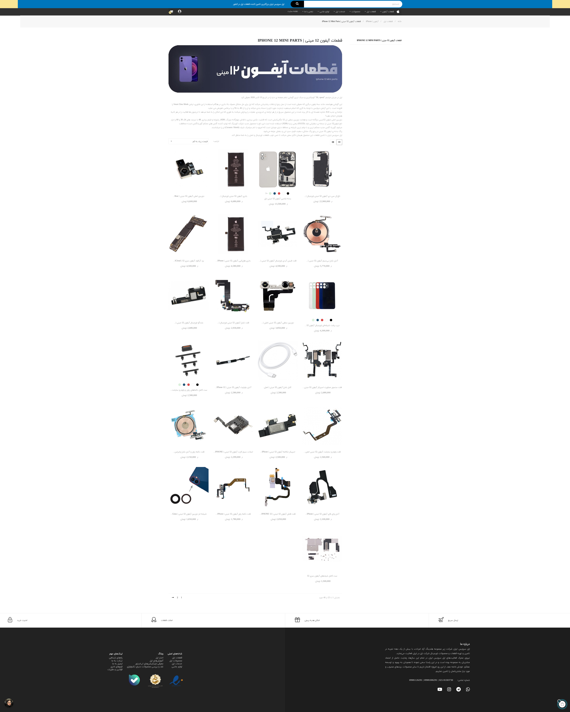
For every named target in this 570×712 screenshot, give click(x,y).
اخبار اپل (159, 657)
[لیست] (333, 142)
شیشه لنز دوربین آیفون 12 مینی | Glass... (189, 514)
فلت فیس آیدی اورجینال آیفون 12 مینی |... (277, 260)
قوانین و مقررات (114, 669)
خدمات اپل (177, 663)
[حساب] (180, 12)
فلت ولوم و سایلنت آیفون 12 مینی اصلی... (322, 451)
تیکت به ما (116, 660)
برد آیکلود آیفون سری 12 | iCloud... (188, 260)
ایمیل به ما (117, 663)
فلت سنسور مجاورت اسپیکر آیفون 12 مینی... (322, 387)
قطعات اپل (177, 657)
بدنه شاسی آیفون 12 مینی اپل (277, 198)
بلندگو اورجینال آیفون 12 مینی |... (188, 322)
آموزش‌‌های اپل (156, 660)
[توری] (339, 142)
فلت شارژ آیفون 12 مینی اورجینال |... (233, 322)
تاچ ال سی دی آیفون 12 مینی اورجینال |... (322, 196)
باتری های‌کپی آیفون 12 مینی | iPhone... (233, 260)
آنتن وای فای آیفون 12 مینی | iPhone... (322, 514)
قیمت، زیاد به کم (189, 141)
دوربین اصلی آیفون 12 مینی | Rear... (188, 196)
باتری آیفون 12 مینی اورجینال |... (233, 196)
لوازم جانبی (177, 666)
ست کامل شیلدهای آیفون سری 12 (322, 576)
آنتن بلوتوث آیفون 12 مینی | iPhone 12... (233, 387)
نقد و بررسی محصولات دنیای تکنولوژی (145, 666)
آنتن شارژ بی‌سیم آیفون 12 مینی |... (322, 260)
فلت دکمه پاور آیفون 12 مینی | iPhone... (233, 514)
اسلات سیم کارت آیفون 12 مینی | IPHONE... (233, 451)
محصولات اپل (176, 660)
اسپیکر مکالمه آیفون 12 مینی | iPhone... (277, 451)
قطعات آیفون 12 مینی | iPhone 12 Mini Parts (379, 40)
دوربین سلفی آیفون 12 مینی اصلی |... (277, 322)
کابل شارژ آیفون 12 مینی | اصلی (277, 387)
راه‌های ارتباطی (115, 657)
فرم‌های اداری (116, 666)
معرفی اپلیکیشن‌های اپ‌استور (149, 663)
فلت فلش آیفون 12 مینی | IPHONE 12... (278, 514)
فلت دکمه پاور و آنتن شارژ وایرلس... (188, 451)
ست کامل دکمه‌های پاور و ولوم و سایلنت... (188, 390)
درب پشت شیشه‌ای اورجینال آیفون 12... (322, 325)
